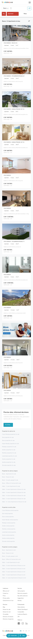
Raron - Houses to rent (7, 553)
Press (4, 595)
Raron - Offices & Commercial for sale (11, 483)
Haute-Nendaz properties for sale (10, 443)
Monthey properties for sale (9, 453)
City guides (5, 614)
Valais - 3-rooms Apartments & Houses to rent (13, 568)
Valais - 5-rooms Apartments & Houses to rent (13, 574)
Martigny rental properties (8, 523)
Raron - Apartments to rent (9, 550)
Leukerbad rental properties (9, 532)
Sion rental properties (7, 513)
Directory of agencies (8, 619)
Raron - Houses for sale (8, 477)
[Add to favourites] (28, 28)
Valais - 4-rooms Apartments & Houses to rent (13, 571)
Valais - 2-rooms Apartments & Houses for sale (14, 489)
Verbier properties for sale (8, 449)
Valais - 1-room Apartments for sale (11, 486)
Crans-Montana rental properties (10, 510)
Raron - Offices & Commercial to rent (11, 559)
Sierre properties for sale (8, 440)
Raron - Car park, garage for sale (10, 480)
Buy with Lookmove (23, 595)
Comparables (21, 612)
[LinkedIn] (26, 623)
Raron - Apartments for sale (9, 474)
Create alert (14, 635)
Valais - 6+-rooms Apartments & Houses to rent (14, 578)
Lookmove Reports (22, 614)
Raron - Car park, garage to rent (10, 556)
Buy (4, 13)
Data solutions (21, 607)
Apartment (10, 13)
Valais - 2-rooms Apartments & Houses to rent (13, 565)
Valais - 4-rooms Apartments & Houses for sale (14, 495)
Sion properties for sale (8, 437)
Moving (19, 600)
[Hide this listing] (24, 28)
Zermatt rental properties (8, 541)
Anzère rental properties (8, 535)
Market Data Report (23, 609)
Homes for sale (6, 609)
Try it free (7, 424)
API (18, 616)
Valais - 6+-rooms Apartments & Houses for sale (14, 501)
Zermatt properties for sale (9, 465)
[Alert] (29, 8)
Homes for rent (7, 612)
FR (23, 631)
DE (26, 631)
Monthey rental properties (8, 529)
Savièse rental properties (8, 538)
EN (20, 631)
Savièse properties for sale (8, 462)
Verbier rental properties (8, 526)
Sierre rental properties (8, 516)
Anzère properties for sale (8, 459)
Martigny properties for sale (9, 446)
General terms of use (8, 600)
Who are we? (6, 591)
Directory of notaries (8, 616)
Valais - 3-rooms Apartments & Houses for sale (14, 492)
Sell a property (21, 591)
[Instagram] (22, 623)
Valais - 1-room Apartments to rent (11, 562)
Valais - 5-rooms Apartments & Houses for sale (14, 498)
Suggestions (21, 598)
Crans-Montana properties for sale (10, 434)
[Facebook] (19, 623)
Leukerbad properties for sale (9, 456)
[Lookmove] (7, 2)
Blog (4, 607)
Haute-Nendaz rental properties (10, 519)
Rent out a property (22, 593)
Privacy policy (6, 598)
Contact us (5, 593)
